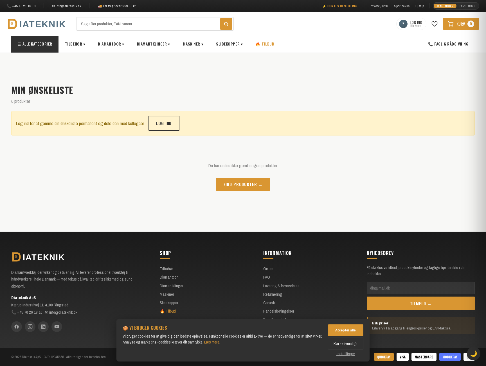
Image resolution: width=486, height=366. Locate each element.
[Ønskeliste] (434, 24)
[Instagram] (30, 326)
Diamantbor (169, 277)
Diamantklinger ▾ (153, 44)
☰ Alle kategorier (34, 44)
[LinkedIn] (43, 326)
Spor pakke (402, 6)
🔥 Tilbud (264, 44)
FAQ (266, 277)
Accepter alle (345, 330)
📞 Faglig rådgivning (448, 44)
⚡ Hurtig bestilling (340, 6)
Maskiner (167, 294)
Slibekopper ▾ (229, 44)
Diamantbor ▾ (111, 44)
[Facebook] (16, 326)
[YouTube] (56, 326)
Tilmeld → (421, 303)
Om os (268, 268)
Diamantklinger (171, 285)
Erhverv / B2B (378, 6)
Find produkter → (243, 184)
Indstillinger (345, 354)
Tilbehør (166, 268)
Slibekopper (169, 302)
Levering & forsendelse (281, 285)
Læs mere (211, 342)
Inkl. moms (445, 6)
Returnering (272, 294)
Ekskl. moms (467, 6)
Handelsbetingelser (278, 311)
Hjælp (419, 6)
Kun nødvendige (345, 343)
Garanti (269, 302)
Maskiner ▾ (193, 44)
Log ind (164, 123)
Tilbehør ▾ (75, 44)
